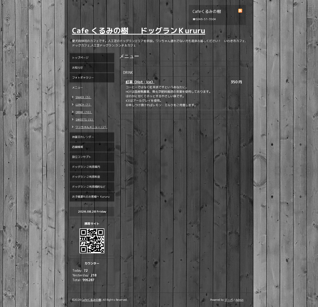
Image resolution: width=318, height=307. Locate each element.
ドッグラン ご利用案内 (86, 167)
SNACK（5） (83, 97)
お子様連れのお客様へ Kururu (91, 197)
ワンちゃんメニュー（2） (91, 127)
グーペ (229, 300)
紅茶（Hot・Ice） (140, 82)
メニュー (77, 87)
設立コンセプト (81, 157)
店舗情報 (77, 147)
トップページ (80, 58)
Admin (239, 300)
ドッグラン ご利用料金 (86, 177)
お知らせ (77, 68)
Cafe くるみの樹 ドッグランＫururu (138, 30)
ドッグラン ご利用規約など (89, 187)
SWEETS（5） (85, 120)
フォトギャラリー (83, 78)
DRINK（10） (84, 112)
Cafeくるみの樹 (91, 300)
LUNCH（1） (83, 105)
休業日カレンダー (83, 137)
